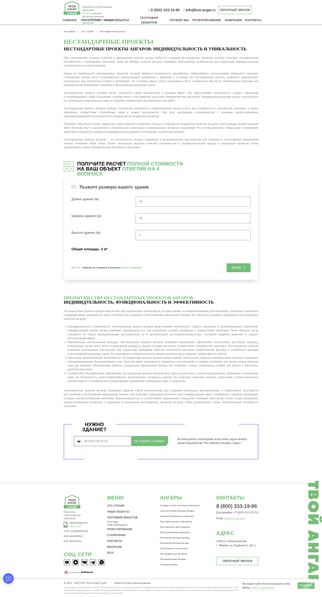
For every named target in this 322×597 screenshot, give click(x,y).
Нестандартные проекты (113, 31)
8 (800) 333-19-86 (236, 506)
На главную (69, 31)
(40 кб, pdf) (75, 526)
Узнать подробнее (262, 587)
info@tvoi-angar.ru (201, 10)
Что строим (88, 31)
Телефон (79, 434)
